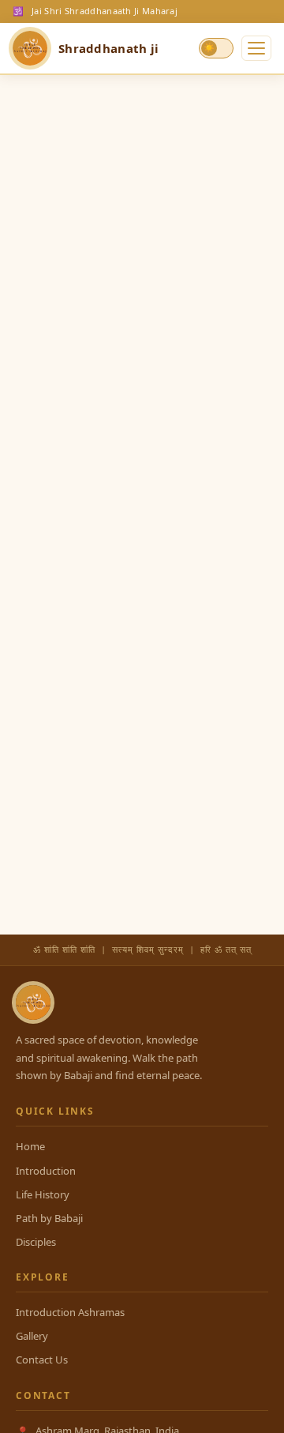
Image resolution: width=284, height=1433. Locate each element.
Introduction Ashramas (70, 1312)
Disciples (36, 1242)
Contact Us (42, 1359)
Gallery (32, 1336)
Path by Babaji (49, 1218)
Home (30, 1146)
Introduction (46, 1171)
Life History (42, 1194)
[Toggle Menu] (256, 48)
